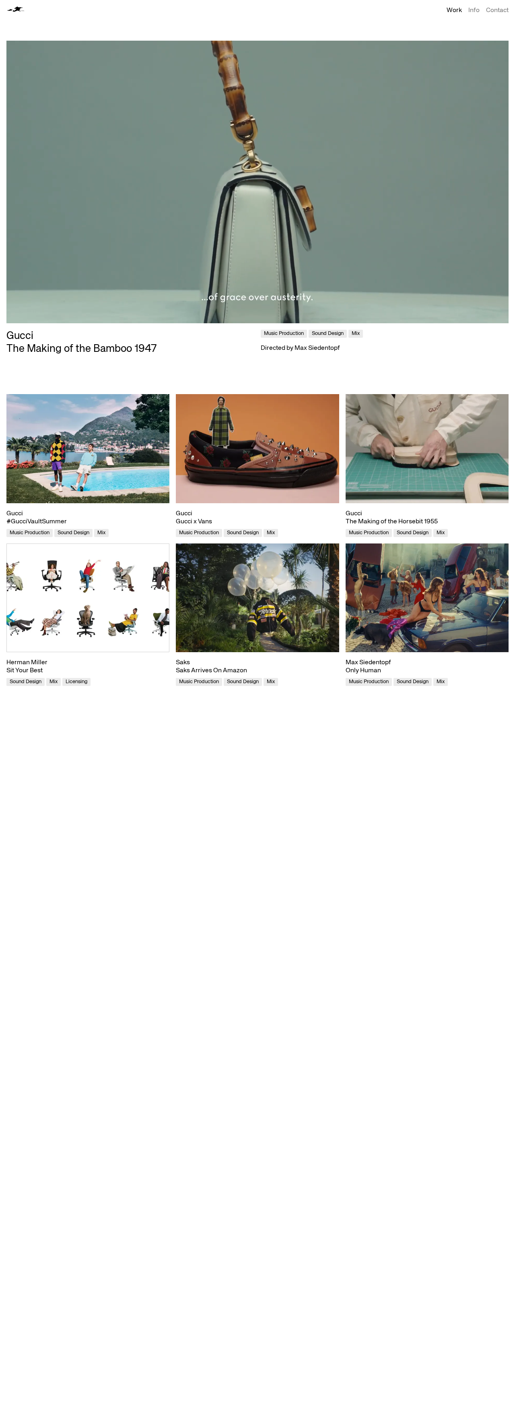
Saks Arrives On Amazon (211, 670)
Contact (497, 10)
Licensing (76, 681)
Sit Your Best (24, 670)
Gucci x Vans (194, 522)
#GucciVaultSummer (36, 522)
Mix (101, 532)
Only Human (363, 670)
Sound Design (73, 532)
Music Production (29, 532)
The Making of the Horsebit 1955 (392, 522)
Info (474, 10)
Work (454, 10)
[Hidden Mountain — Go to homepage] (15, 9)
